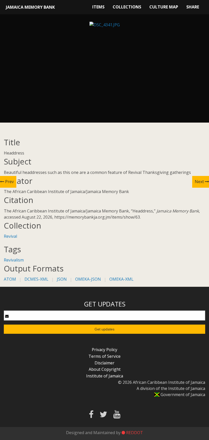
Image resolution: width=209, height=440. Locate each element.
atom (10, 279)
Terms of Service (104, 356)
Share (192, 7)
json (62, 279)
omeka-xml (121, 279)
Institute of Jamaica (104, 376)
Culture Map (163, 7)
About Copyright (105, 369)
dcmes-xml (36, 279)
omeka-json (88, 279)
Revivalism (14, 260)
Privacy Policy (104, 349)
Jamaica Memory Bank (30, 7)
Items (98, 7)
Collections (127, 7)
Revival (10, 236)
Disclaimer (104, 363)
